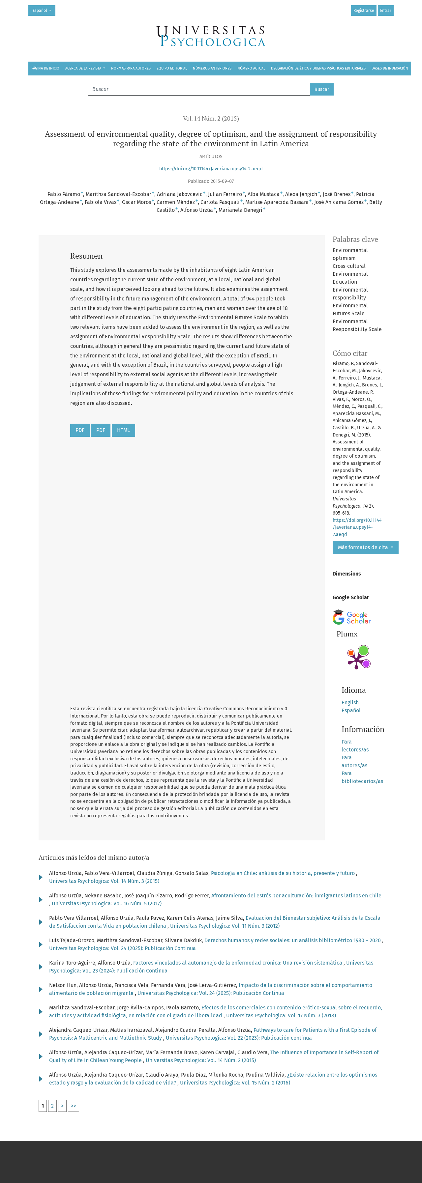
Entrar (385, 10)
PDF (79, 430)
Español (43, 10)
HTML (123, 430)
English (350, 702)
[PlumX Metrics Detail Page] (356, 660)
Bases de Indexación (390, 68)
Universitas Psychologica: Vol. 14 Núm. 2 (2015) (201, 1060)
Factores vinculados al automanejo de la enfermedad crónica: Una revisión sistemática (238, 963)
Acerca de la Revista (83, 68)
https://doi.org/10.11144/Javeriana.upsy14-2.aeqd (211, 169)
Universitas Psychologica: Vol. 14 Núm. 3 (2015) (104, 881)
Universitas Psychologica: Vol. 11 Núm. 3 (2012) (225, 926)
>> (73, 1106)
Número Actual (251, 68)
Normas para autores (131, 68)
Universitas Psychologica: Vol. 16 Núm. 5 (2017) (107, 903)
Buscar (322, 89)
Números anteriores (212, 68)
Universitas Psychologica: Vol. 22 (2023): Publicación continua (239, 1038)
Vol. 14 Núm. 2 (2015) (211, 118)
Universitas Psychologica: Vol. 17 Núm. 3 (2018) (281, 1015)
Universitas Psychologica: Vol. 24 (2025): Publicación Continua (122, 948)
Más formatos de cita (363, 547)
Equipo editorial (172, 68)
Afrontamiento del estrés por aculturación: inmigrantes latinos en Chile (296, 895)
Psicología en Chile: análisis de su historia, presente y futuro (283, 873)
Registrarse (363, 10)
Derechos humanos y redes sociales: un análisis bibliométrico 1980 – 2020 (293, 940)
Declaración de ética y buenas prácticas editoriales (318, 68)
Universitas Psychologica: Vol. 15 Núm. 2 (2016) (235, 1083)
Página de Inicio (45, 68)
